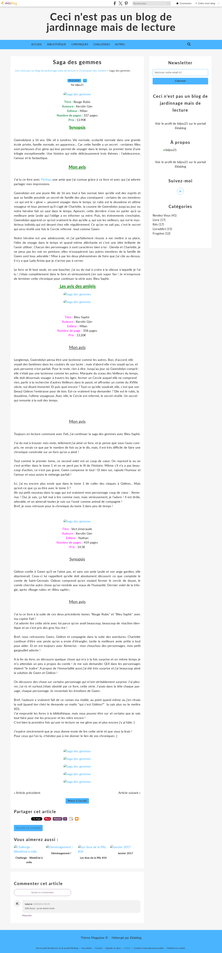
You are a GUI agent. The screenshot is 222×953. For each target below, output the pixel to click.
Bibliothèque (56, 44)
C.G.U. (128, 948)
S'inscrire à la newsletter (28, 828)
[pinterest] (126, 3)
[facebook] (115, 3)
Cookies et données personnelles (149, 948)
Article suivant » (129, 793)
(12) (161, 233)
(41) (165, 215)
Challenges (101, 44)
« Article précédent (27, 793)
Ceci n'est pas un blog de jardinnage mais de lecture (111, 22)
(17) (159, 220)
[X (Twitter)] (120, 3)
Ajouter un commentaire (42, 892)
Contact (98, 948)
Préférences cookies (176, 948)
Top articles (86, 948)
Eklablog (135, 937)
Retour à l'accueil (77, 801)
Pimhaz (46, 179)
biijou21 (182, 123)
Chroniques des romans (92, 70)
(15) (162, 229)
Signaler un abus (113, 948)
